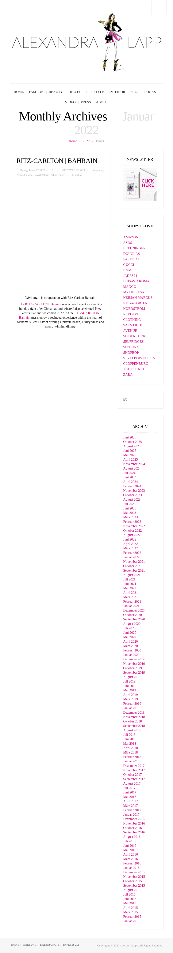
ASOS (127, 242)
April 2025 (130, 459)
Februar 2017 (132, 810)
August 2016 (132, 836)
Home (73, 141)
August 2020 (132, 623)
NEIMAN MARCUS (137, 297)
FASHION (36, 92)
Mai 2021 (129, 588)
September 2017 (134, 779)
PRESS (86, 102)
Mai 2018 (129, 743)
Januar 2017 (131, 814)
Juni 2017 (129, 792)
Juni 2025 (129, 450)
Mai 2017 (129, 797)
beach (62, 174)
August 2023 (132, 499)
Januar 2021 (131, 606)
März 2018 (130, 752)
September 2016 (134, 832)
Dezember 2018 (134, 712)
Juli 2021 (129, 579)
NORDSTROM (134, 308)
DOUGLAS (131, 253)
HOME (19, 92)
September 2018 (134, 726)
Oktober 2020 (132, 615)
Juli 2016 (129, 841)
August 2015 (132, 890)
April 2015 (130, 907)
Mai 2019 (129, 690)
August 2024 (132, 468)
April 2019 (130, 694)
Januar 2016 (131, 868)
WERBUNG (29, 944)
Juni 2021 (129, 584)
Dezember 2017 (134, 765)
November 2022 (134, 526)
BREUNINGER (134, 248)
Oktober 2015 (132, 881)
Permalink (77, 174)
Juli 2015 (129, 894)
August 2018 (132, 730)
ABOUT (102, 102)
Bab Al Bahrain (41, 174)
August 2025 (132, 446)
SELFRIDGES (133, 341)
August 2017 (132, 783)
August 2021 (132, 575)
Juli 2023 (129, 504)
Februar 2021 (132, 601)
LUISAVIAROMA (136, 281)
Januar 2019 (131, 708)
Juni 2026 (129, 437)
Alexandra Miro (24, 174)
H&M (127, 270)
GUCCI (128, 264)
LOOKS (150, 92)
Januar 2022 (131, 557)
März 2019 (130, 699)
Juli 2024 (129, 473)
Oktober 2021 (132, 566)
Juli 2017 (129, 788)
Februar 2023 (132, 521)
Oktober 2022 (132, 530)
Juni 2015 (129, 899)
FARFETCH (132, 259)
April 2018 (130, 748)
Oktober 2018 (132, 721)
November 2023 (134, 490)
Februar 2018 (132, 757)
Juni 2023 (129, 508)
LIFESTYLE (95, 92)
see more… (60, 336)
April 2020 (130, 641)
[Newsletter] (140, 184)
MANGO (129, 286)
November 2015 (134, 876)
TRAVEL (74, 92)
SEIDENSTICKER (136, 336)
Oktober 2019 (132, 668)
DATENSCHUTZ (49, 944)
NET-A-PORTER (135, 303)
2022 (86, 141)
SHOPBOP (131, 352)
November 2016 (134, 823)
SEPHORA (131, 347)
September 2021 (134, 570)
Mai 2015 (129, 903)
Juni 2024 (129, 477)
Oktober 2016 (132, 828)
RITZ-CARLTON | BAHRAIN (56, 160)
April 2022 (130, 544)
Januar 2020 (131, 655)
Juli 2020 (129, 628)
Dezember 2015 (134, 872)
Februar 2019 (132, 703)
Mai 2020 (129, 637)
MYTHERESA (133, 292)
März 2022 (130, 548)
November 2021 (134, 561)
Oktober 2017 (132, 774)
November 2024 (134, 464)
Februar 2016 (132, 863)
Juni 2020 (129, 632)
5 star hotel (97, 170)
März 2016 (130, 859)
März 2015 (130, 912)
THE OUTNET (134, 369)
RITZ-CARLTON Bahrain (43, 304)
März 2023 (130, 517)
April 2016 (130, 854)
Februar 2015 (132, 916)
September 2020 (134, 619)
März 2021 (130, 597)
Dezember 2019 (134, 659)
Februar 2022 (132, 552)
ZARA (128, 374)
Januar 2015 (131, 921)
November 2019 (134, 663)
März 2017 (130, 805)
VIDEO (70, 102)
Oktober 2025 (132, 442)
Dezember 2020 (134, 610)
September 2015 (134, 885)
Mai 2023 (129, 513)
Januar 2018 (131, 761)
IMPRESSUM (71, 944)
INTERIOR (117, 92)
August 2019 (132, 677)
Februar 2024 (132, 486)
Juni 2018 (129, 739)
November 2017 (134, 770)
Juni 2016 (129, 845)
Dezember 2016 (134, 819)
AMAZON (130, 237)
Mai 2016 (129, 850)
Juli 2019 (129, 681)
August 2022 (132, 535)
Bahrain (54, 174)
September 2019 (134, 672)
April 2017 (130, 801)
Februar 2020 (132, 650)
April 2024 (130, 481)
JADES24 (130, 275)
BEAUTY (56, 92)
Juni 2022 (129, 539)
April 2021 (130, 592)
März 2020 (130, 646)
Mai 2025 (129, 455)
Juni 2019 (129, 686)
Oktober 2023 (132, 495)
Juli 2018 (129, 734)
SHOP (134, 92)
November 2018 (134, 717)
